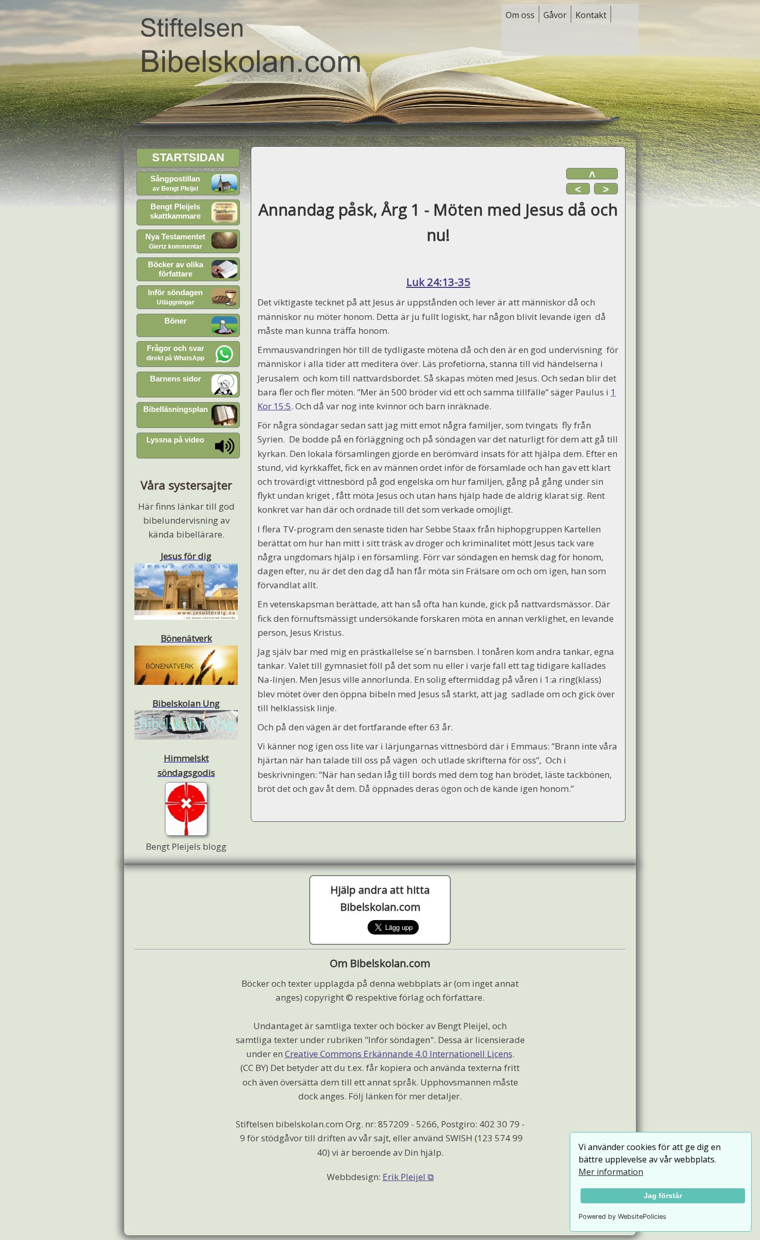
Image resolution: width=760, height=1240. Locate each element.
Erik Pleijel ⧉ (408, 1177)
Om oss (520, 15)
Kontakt (590, 15)
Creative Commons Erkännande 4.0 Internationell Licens (398, 1054)
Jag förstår (663, 1195)
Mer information (611, 1171)
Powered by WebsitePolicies (622, 1216)
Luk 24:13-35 (438, 281)
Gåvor (555, 15)
